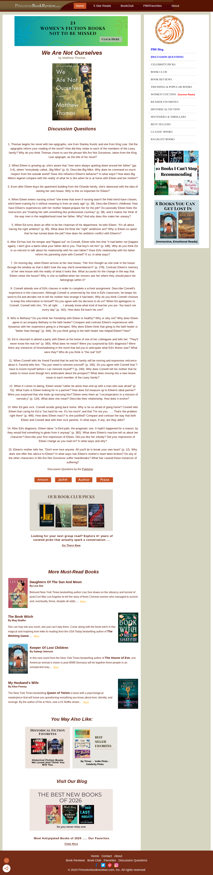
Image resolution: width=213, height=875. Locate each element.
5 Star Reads (102, 5)
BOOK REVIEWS (161, 79)
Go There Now (71, 545)
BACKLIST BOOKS (163, 139)
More (83, 601)
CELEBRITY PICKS (163, 64)
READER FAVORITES (164, 101)
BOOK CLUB (159, 72)
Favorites (110, 860)
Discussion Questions (132, 860)
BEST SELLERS (161, 124)
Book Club (94, 860)
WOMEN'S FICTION (173, 94)
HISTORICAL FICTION (165, 109)
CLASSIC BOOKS (162, 131)
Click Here (71, 844)
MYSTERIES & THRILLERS (168, 116)
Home (80, 5)
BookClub (127, 5)
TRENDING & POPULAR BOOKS (171, 86)
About (175, 5)
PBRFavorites (152, 5)
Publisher (87, 469)
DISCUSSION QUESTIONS (167, 57)
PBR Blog (157, 49)
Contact (107, 856)
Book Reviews (75, 860)
